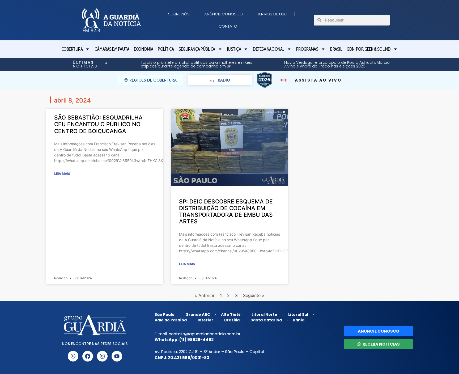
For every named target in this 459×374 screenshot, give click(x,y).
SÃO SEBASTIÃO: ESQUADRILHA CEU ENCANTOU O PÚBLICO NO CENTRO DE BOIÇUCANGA (98, 124)
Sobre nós (179, 14)
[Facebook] (87, 356)
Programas (307, 49)
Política (166, 49)
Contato (228, 26)
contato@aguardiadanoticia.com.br (204, 334)
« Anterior (205, 295)
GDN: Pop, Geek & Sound (368, 49)
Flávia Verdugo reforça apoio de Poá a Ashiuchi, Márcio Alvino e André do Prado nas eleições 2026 (306, 64)
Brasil (336, 49)
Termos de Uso (272, 14)
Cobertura (72, 49)
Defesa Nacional (268, 49)
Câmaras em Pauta (112, 49)
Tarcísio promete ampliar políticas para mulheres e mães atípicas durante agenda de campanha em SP (166, 64)
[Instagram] (102, 356)
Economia (143, 49)
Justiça (234, 49)
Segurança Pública (196, 49)
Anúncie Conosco (223, 14)
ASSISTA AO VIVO (318, 80)
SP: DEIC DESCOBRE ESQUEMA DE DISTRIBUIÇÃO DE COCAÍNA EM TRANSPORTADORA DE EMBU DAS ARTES (226, 211)
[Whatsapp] (73, 356)
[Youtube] (117, 356)
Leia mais (62, 174)
